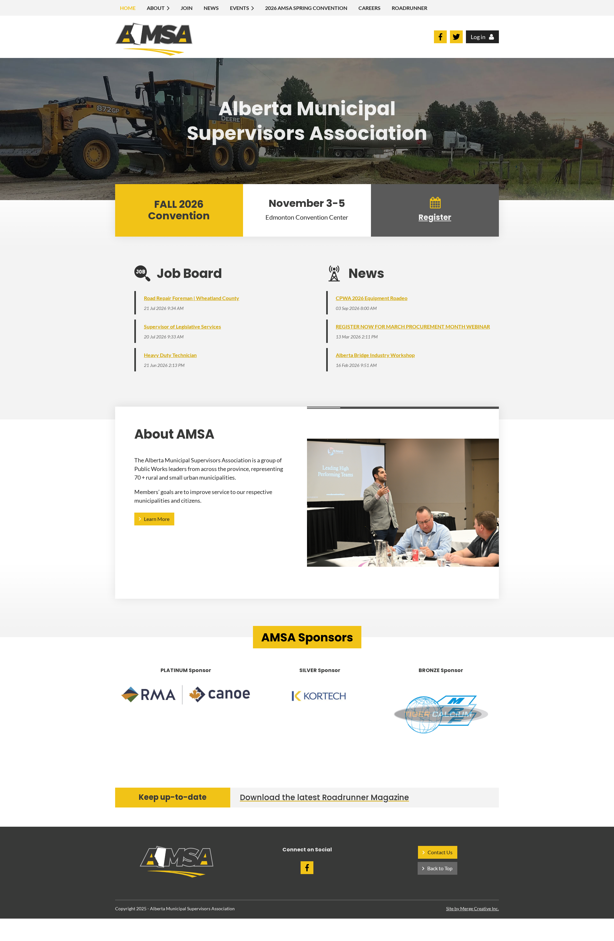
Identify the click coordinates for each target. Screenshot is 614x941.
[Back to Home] (176, 875)
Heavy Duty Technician (170, 355)
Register (435, 217)
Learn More (156, 519)
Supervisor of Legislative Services (182, 326)
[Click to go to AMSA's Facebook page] (440, 41)
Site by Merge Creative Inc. (472, 908)
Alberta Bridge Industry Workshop (375, 355)
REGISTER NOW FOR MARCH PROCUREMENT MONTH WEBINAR (413, 326)
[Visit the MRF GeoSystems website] (441, 714)
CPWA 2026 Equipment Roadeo (371, 298)
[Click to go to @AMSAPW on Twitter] (456, 41)
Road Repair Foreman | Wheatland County (191, 298)
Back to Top (440, 868)
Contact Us (440, 852)
